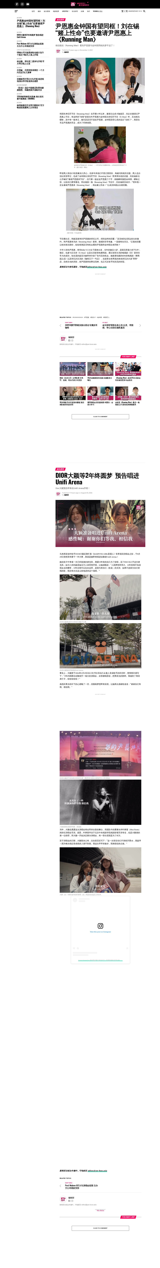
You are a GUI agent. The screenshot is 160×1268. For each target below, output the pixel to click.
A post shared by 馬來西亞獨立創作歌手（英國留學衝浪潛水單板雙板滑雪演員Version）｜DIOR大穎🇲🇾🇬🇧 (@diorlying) (117, 926)
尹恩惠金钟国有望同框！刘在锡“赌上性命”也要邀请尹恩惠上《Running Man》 (31, 23)
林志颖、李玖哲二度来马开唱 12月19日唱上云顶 (30, 62)
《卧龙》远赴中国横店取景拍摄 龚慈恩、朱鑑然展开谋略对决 (30, 89)
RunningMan (78, 317)
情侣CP (93, 317)
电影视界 (56, 11)
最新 (39, 11)
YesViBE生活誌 (97, 11)
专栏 (88, 11)
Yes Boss (100, 1177)
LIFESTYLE (65, 11)
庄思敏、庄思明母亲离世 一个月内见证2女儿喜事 (30, 71)
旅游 (29, 50)
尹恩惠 (87, 317)
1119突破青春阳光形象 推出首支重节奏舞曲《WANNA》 (30, 97)
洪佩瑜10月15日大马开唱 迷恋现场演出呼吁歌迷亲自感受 (30, 80)
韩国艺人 (106, 317)
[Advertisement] (100, 290)
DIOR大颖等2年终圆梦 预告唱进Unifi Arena (30, 36)
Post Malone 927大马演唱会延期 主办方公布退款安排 (30, 45)
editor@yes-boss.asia (96, 267)
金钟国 (100, 317)
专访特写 (75, 11)
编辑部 (66, 52)
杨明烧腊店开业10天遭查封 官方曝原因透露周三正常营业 (30, 106)
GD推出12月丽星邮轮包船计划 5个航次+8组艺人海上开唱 (30, 53)
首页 (33, 11)
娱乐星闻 (47, 11)
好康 (82, 11)
